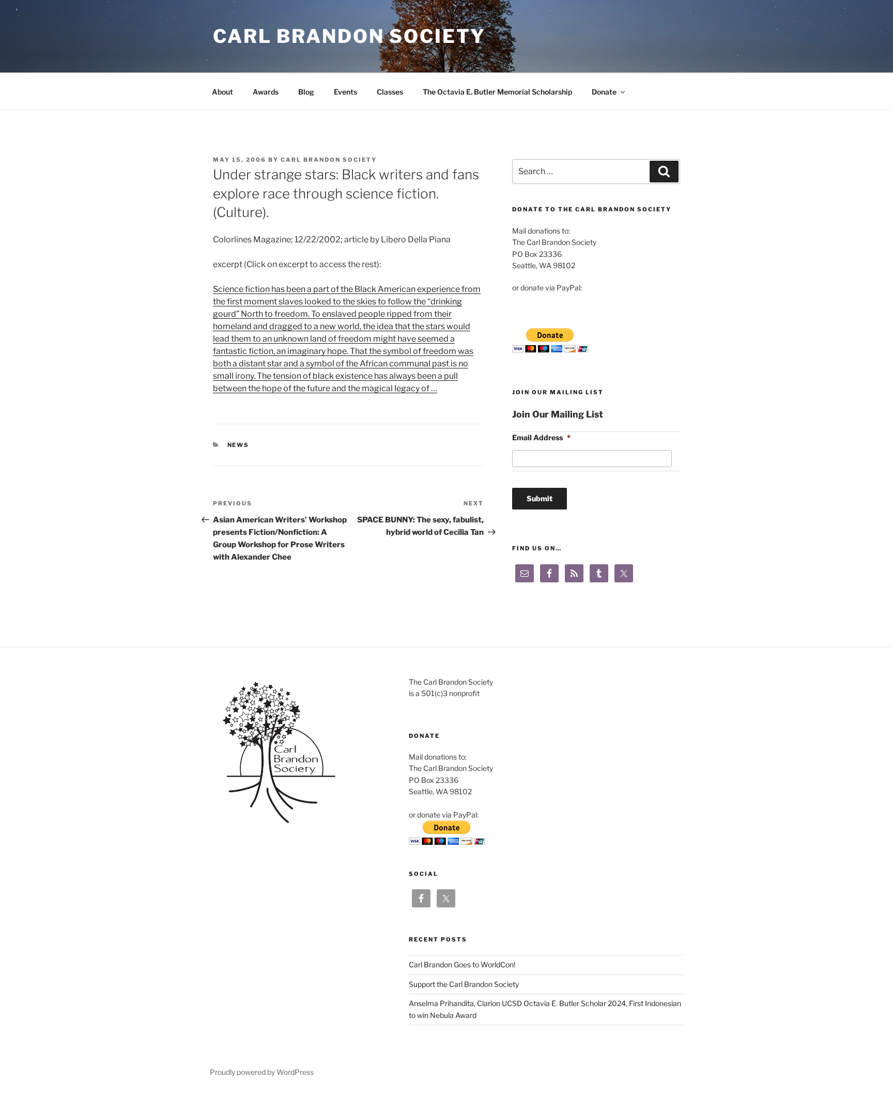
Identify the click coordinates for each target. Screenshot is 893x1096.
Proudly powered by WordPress (262, 1072)
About (222, 91)
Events (345, 91)
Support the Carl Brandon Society (464, 984)
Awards (266, 91)
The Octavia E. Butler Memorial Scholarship (497, 91)
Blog (306, 91)
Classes (390, 91)
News (238, 445)
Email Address (541, 437)
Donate (604, 91)
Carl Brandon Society (349, 36)
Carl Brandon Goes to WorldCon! (462, 964)
